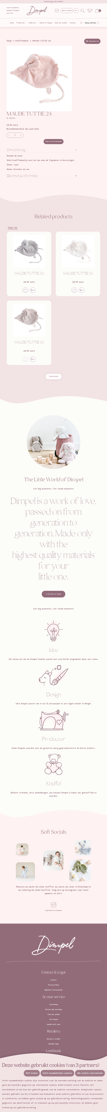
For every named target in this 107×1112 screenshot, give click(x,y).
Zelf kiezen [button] (32, 1073)
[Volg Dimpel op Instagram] (53, 905)
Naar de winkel (67, 11)
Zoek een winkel (61, 23)
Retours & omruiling (53, 1009)
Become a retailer (53, 1039)
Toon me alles (53, 376)
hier (52, 1)
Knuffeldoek (22, 41)
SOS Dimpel (53, 1019)
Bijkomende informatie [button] (22, 176)
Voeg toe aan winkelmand (53, 141)
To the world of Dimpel (53, 594)
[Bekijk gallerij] (22, 849)
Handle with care (53, 1024)
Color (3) (12, 227)
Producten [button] (21, 23)
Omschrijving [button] (16, 150)
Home (12, 23)
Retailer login (54, 1044)
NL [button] (76, 11)
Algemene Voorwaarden (53, 990)
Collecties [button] (32, 23)
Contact (73, 23)
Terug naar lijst (93, 41)
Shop (9, 41)
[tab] (42, 150)
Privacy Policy (53, 985)
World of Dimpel (46, 23)
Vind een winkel (53, 1014)
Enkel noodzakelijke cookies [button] (57, 1073)
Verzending (53, 1005)
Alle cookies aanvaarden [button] (90, 1073)
